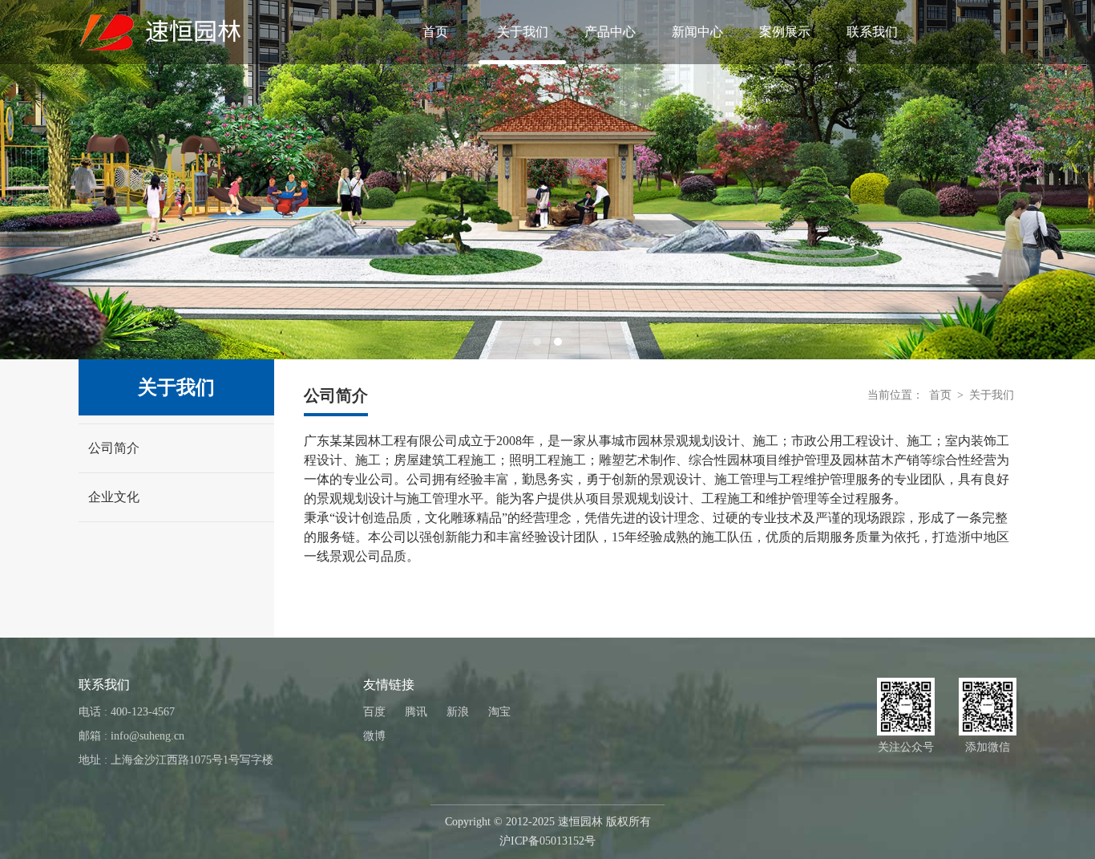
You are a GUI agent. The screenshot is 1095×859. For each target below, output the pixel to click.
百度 (374, 712)
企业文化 (113, 497)
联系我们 (872, 31)
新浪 (457, 712)
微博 (374, 736)
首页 (435, 31)
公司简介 (113, 448)
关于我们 (522, 31)
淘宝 (499, 712)
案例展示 (784, 31)
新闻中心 (697, 31)
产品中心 (610, 31)
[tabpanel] (547, 179)
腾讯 (416, 712)
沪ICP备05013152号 (547, 841)
